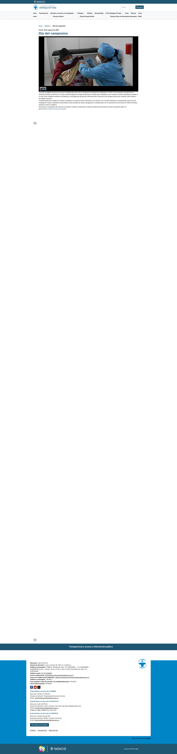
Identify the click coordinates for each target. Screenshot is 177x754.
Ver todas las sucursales (39, 725)
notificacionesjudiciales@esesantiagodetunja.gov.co (72, 677)
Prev (35, 123)
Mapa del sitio (53, 730)
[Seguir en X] (38, 687)
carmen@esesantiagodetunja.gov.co (46, 698)
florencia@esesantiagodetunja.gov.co (47, 720)
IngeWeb (148, 738)
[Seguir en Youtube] (35, 687)
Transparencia (42, 730)
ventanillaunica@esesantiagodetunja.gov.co (59, 675)
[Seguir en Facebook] (31, 687)
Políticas (33, 730)
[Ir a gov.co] (39, 1)
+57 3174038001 (46, 673)
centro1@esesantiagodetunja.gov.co (46, 708)
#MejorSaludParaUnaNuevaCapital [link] (54, 109)
